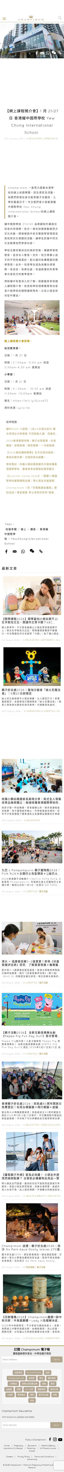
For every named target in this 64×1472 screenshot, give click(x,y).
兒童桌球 (18, 1372)
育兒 (41, 1378)
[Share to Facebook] (37, 52)
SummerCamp (34, 1372)
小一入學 (29, 1389)
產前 (53, 1384)
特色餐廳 (30, 1267)
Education (35, 138)
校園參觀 (11, 529)
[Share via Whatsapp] (48, 52)
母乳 (55, 1395)
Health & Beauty (36, 1196)
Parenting (31, 1448)
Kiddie (32, 1451)
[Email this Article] (42, 52)
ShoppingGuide (16, 1378)
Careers (9, 1457)
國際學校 (42, 1389)
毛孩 (32, 1400)
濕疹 (32, 1395)
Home (6, 1446)
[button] (3, 18)
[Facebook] (50, 1439)
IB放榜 (10, 1395)
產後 (44, 1384)
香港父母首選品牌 (29, 1384)
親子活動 (43, 891)
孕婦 (19, 1389)
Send (56, 1359)
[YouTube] (60, 1439)
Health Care (55, 1196)
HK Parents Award (48, 1448)
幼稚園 (9, 1389)
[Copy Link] (60, 52)
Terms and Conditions (44, 1457)
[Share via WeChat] (53, 51)
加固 (48, 1372)
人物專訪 (13, 1384)
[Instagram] (55, 1439)
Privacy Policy (24, 1457)
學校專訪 (21, 1395)
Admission (47, 640)
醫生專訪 (52, 1378)
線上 (23, 529)
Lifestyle (31, 891)
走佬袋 (32, 1378)
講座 (33, 529)
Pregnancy (18, 1446)
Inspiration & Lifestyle (41, 711)
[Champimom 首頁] (29, 20)
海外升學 (54, 1389)
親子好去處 (43, 1395)
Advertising (32, 1459)
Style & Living (34, 1338)
